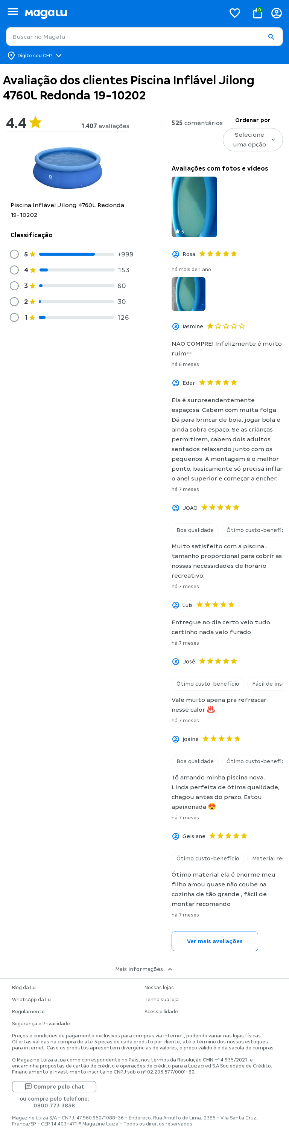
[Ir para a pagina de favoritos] (235, 13)
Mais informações (139, 969)
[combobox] (144, 36)
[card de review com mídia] (194, 207)
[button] (270, 36)
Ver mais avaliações (215, 941)
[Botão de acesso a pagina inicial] (122, 13)
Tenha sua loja (161, 999)
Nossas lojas (159, 987)
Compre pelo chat (58, 1087)
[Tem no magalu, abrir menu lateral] (12, 11)
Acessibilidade (161, 1011)
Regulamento (28, 1011)
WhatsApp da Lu (31, 999)
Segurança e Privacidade (41, 1023)
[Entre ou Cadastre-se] (276, 13)
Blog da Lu (24, 987)
